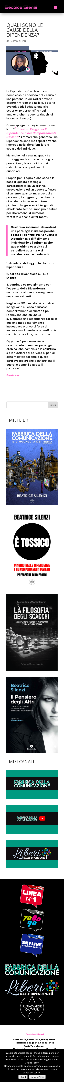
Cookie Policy (37, 1077)
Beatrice (12, 375)
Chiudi (23, 1077)
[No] (60, 1065)
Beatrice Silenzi (18, 40)
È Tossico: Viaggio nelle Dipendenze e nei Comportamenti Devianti (31, 133)
